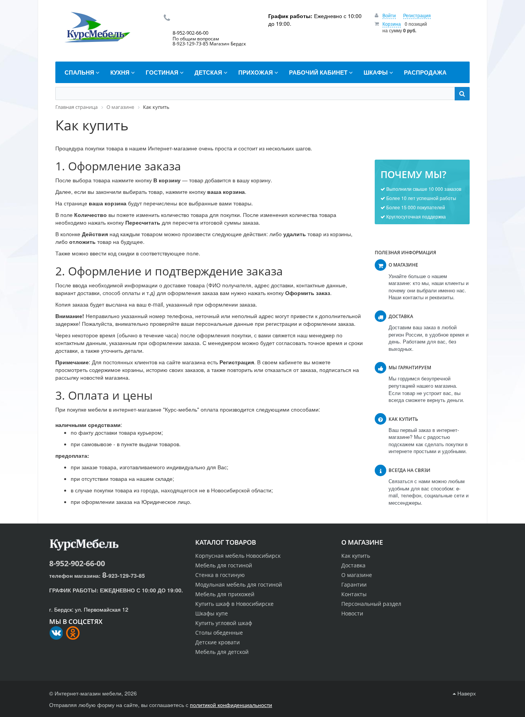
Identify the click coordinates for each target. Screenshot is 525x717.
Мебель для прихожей (224, 594)
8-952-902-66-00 (77, 563)
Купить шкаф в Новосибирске (234, 603)
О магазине (356, 575)
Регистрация (417, 15)
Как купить (355, 555)
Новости (352, 613)
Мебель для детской (222, 651)
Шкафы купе (211, 613)
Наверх (466, 693)
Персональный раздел (371, 603)
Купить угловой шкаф (223, 623)
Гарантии (354, 584)
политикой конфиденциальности (231, 705)
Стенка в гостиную (220, 575)
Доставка (353, 565)
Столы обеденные (219, 632)
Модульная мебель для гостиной (238, 584)
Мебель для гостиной (223, 565)
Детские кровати (217, 642)
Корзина (391, 23)
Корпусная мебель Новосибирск (238, 555)
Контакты (354, 594)
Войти (389, 15)
